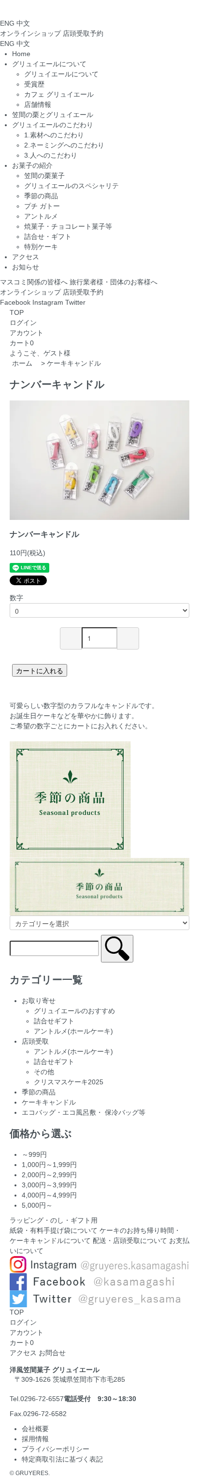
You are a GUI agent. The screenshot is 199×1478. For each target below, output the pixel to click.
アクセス (25, 257)
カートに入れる (39, 670)
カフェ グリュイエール (59, 94)
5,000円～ (37, 1205)
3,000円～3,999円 (49, 1185)
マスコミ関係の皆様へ (34, 282)
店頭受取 (83, 33)
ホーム (22, 363)
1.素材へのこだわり (54, 135)
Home (21, 54)
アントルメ (41, 216)
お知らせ (25, 267)
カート (20, 343)
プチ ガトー (42, 206)
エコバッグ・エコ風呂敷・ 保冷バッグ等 (83, 1112)
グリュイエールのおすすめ (74, 1011)
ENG (7, 23)
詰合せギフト (54, 1021)
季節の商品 (41, 196)
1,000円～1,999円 (49, 1164)
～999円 (34, 1154)
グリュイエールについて (61, 74)
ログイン (23, 322)
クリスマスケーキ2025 (68, 1082)
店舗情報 (37, 104)
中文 (23, 23)
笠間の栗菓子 (44, 175)
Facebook (15, 302)
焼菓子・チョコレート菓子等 (68, 226)
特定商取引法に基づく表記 (62, 1459)
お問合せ (52, 1353)
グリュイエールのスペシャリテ (71, 186)
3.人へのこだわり (50, 155)
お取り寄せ (39, 1001)
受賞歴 (34, 84)
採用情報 (35, 1439)
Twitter (75, 302)
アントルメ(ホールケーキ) (73, 1031)
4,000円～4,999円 (49, 1195)
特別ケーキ (41, 247)
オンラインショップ (30, 292)
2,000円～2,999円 (49, 1175)
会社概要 (35, 1429)
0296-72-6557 (42, 1399)
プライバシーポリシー (55, 1449)
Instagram (47, 302)
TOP (17, 312)
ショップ (30, 33)
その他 (44, 1072)
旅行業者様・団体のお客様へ (113, 282)
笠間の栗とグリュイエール (52, 114)
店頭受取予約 (83, 292)
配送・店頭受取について (130, 1240)
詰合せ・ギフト (47, 236)
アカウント (26, 333)
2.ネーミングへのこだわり (64, 145)
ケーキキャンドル (74, 363)
